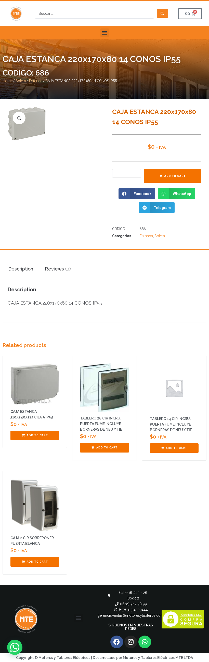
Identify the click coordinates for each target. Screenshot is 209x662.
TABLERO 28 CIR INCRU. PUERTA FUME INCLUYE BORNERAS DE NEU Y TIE (101, 423)
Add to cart (175, 176)
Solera (21, 81)
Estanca (35, 81)
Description (20, 269)
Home (7, 81)
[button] (104, 32)
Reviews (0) (58, 269)
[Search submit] (162, 13)
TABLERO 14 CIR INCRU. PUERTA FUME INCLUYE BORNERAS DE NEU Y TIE (171, 424)
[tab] (20, 269)
